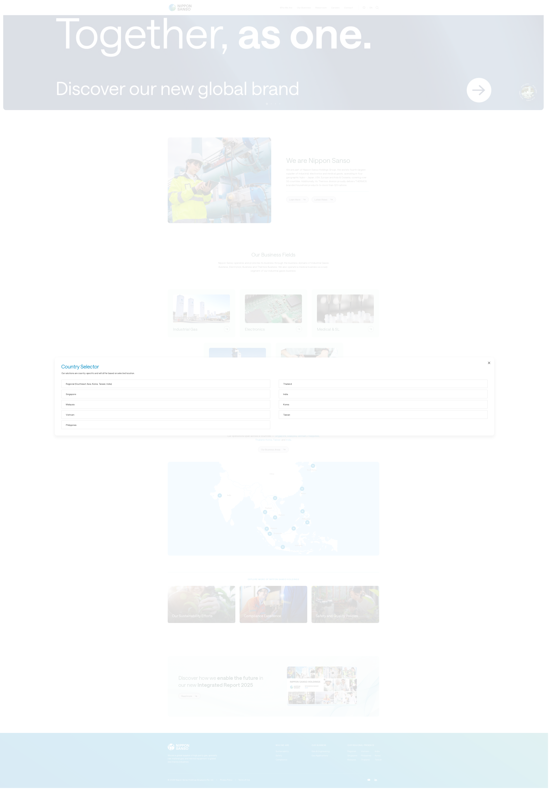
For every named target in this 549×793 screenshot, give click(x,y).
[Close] (489, 362)
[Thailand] (383, 384)
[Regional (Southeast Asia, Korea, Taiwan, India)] (166, 384)
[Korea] (383, 404)
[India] (383, 394)
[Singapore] (166, 394)
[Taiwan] (383, 414)
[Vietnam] (166, 414)
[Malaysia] (166, 404)
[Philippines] (166, 425)
